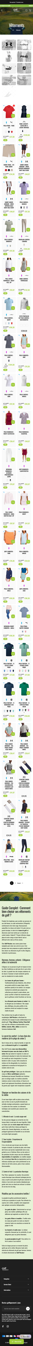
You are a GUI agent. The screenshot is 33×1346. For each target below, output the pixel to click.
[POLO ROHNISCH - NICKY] (24, 498)
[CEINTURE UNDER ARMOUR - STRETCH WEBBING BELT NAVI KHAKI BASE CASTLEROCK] (24, 767)
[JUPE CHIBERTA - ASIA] (24, 575)
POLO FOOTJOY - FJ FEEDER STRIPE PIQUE (24, 665)
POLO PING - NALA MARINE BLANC (9, 861)
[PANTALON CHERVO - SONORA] (24, 225)
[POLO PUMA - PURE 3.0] (9, 112)
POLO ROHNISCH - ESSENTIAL (24, 433)
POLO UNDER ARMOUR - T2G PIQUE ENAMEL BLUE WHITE (9, 747)
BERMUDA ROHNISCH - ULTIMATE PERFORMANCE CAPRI (9, 473)
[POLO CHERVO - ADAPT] (9, 304)
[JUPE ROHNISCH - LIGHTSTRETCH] (24, 455)
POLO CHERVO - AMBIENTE (8, 240)
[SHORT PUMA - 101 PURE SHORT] (9, 151)
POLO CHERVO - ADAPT (8, 319)
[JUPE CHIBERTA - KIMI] (9, 537)
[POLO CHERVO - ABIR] (9, 380)
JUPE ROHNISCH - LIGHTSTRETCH (24, 470)
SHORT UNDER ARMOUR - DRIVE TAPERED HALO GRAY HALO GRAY (9, 205)
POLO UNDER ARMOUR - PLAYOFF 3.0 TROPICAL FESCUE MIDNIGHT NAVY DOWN (24, 824)
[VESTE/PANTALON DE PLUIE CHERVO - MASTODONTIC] (24, 304)
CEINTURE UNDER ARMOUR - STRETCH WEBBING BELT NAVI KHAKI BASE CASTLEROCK (24, 783)
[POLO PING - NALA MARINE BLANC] (9, 846)
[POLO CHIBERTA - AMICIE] (24, 537)
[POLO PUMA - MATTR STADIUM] (24, 612)
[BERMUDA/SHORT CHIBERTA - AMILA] (9, 612)
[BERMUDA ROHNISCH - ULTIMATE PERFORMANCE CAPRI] (9, 455)
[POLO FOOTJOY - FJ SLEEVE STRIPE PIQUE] (9, 650)
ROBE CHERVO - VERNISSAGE (24, 280)
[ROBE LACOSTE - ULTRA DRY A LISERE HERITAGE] (24, 112)
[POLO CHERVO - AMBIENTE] (9, 225)
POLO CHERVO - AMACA (24, 395)
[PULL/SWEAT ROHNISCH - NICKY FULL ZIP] (9, 265)
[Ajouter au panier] (28, 771)
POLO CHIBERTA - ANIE (24, 356)
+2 (24, 712)
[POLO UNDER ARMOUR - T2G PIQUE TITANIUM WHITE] (24, 730)
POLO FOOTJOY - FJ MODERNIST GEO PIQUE (9, 705)
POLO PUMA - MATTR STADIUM (24, 627)
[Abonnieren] (28, 1308)
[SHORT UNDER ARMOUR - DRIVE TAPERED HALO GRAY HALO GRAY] (9, 188)
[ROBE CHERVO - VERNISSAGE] (24, 265)
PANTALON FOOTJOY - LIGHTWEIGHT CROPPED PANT (24, 862)
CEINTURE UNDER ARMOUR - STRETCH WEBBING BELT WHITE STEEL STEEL (8, 822)
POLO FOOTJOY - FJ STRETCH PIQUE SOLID (24, 705)
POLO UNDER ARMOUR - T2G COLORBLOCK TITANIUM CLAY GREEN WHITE (9, 785)
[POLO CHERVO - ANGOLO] (24, 188)
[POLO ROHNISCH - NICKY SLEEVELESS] (9, 418)
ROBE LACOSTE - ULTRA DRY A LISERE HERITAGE (24, 126)
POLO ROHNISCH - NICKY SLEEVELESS (9, 433)
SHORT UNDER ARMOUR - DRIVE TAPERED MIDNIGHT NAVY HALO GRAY (24, 167)
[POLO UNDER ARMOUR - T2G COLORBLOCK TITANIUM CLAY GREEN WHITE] (9, 767)
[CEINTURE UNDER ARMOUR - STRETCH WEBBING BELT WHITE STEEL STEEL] (9, 806)
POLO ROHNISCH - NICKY (24, 513)
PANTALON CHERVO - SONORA (24, 240)
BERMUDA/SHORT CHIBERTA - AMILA (9, 627)
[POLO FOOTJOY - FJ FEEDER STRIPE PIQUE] (24, 650)
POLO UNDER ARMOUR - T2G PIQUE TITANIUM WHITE (24, 747)
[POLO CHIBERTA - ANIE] (24, 341)
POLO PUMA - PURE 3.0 (8, 127)
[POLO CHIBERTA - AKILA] (9, 575)
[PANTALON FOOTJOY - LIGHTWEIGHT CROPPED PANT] (24, 846)
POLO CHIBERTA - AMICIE (24, 552)
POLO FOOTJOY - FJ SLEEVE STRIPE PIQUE (9, 665)
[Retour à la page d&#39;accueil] (13, 30)
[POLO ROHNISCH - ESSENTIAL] (24, 418)
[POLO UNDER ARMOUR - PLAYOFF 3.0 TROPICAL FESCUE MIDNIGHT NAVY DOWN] (24, 806)
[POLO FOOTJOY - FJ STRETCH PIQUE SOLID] (24, 689)
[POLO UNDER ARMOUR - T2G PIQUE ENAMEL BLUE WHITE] (9, 730)
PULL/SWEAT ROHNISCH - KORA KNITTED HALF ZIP (9, 514)
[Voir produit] (13, 116)
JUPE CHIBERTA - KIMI (9, 552)
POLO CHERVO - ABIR (8, 395)
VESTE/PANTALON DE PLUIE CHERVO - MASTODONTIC (24, 318)
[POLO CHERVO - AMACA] (24, 380)
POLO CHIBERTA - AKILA (9, 590)
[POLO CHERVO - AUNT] (9, 341)
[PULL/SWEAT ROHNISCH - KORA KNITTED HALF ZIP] (9, 498)
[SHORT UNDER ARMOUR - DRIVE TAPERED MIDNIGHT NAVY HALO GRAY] (24, 151)
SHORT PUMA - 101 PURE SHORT (9, 166)
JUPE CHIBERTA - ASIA (24, 590)
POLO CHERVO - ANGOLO (24, 203)
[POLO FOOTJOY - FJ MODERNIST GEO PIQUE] (9, 689)
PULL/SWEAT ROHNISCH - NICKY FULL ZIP (8, 281)
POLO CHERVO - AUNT (8, 356)
